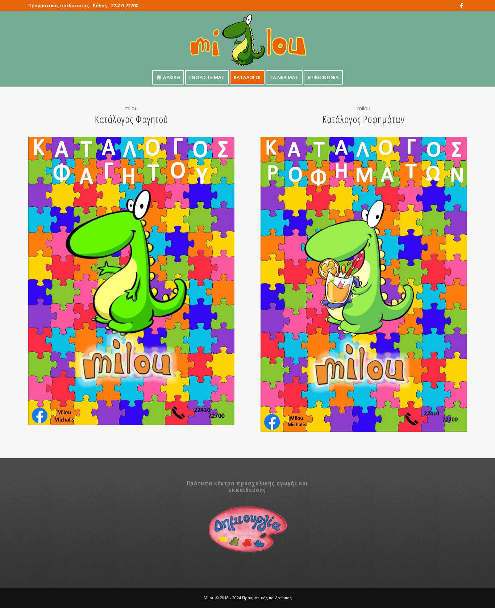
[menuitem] (168, 77)
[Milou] (247, 39)
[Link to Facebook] (461, 5)
